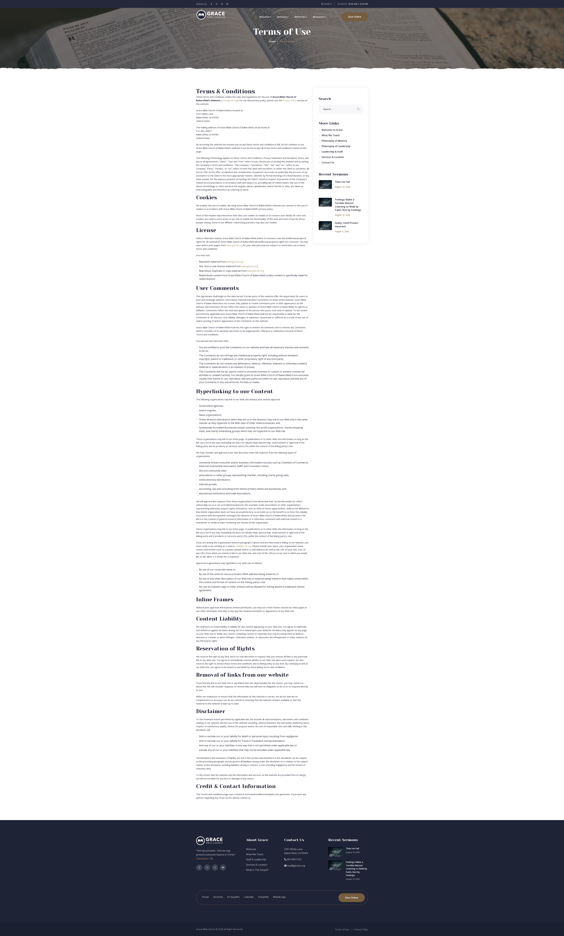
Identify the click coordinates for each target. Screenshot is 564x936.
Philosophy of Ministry (334, 140)
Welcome (264, 16)
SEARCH (327, 3)
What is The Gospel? (257, 869)
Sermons (282, 16)
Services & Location (333, 157)
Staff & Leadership (256, 859)
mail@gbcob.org (243, 546)
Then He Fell (342, 182)
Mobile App (279, 897)
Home (272, 41)
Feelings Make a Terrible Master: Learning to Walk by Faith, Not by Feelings (348, 205)
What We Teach (331, 135)
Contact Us (328, 162)
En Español (233, 897)
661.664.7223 (294, 859)
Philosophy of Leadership (336, 146)
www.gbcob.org (229, 100)
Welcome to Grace (332, 130)
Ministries (299, 16)
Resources (318, 16)
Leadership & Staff (332, 151)
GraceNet (263, 897)
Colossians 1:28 (204, 858)
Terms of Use (342, 929)
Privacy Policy (290, 100)
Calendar (249, 897)
